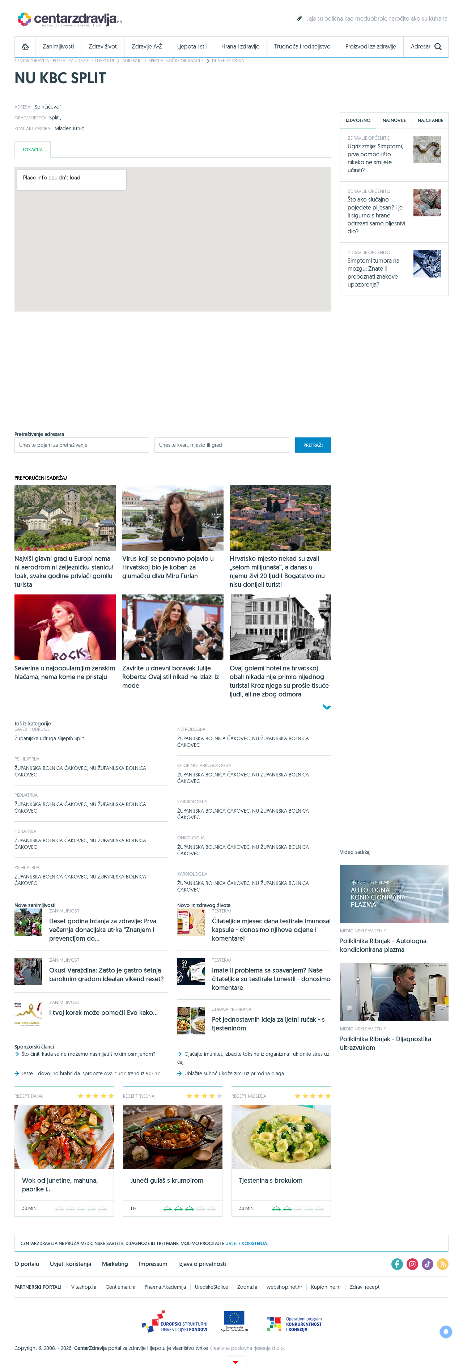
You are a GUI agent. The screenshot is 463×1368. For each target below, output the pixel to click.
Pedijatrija (26, 795)
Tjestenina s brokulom (270, 1180)
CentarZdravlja (68, 19)
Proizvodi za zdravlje (370, 46)
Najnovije (394, 120)
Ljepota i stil (192, 46)
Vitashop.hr (84, 1287)
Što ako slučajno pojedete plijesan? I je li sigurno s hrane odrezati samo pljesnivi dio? (376, 215)
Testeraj (221, 911)
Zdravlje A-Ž (147, 46)
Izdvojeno (358, 120)
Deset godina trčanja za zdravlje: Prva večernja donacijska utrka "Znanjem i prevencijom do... (102, 930)
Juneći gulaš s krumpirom (167, 1180)
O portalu (26, 1264)
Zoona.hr (247, 1287)
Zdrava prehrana (231, 1009)
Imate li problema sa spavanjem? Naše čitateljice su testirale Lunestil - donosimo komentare (271, 979)
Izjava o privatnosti (202, 1264)
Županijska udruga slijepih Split (49, 738)
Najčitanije (430, 120)
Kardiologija (192, 801)
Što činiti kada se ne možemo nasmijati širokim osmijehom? (89, 1054)
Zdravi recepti (365, 1287)
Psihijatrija (26, 759)
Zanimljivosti (58, 46)
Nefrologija (191, 729)
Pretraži (313, 445)
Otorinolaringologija (204, 765)
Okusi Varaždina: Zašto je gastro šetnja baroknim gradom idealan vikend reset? (106, 974)
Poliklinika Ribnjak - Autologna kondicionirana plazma (383, 945)
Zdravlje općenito (369, 138)
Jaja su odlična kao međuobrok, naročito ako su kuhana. (378, 18)
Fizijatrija (25, 831)
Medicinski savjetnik (363, 930)
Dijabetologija (228, 60)
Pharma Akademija (165, 1287)
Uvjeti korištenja (70, 1264)
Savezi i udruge (32, 729)
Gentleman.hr (121, 1287)
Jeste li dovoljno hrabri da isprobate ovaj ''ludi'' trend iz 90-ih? (91, 1073)
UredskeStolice (211, 1287)
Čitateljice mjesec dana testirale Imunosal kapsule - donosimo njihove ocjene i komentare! (271, 930)
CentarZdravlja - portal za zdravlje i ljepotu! (64, 60)
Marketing (115, 1264)
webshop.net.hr (284, 1287)
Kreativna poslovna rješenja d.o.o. (247, 1348)
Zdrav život (103, 46)
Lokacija (33, 150)
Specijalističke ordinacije (176, 60)
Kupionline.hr (326, 1287)
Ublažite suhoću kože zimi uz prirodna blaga (234, 1073)
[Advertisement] (172, 380)
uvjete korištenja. (246, 1243)
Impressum (153, 1264)
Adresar (420, 46)
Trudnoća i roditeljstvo (302, 46)
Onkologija (191, 837)
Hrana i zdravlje (240, 46)
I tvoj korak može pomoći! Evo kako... (103, 1012)
